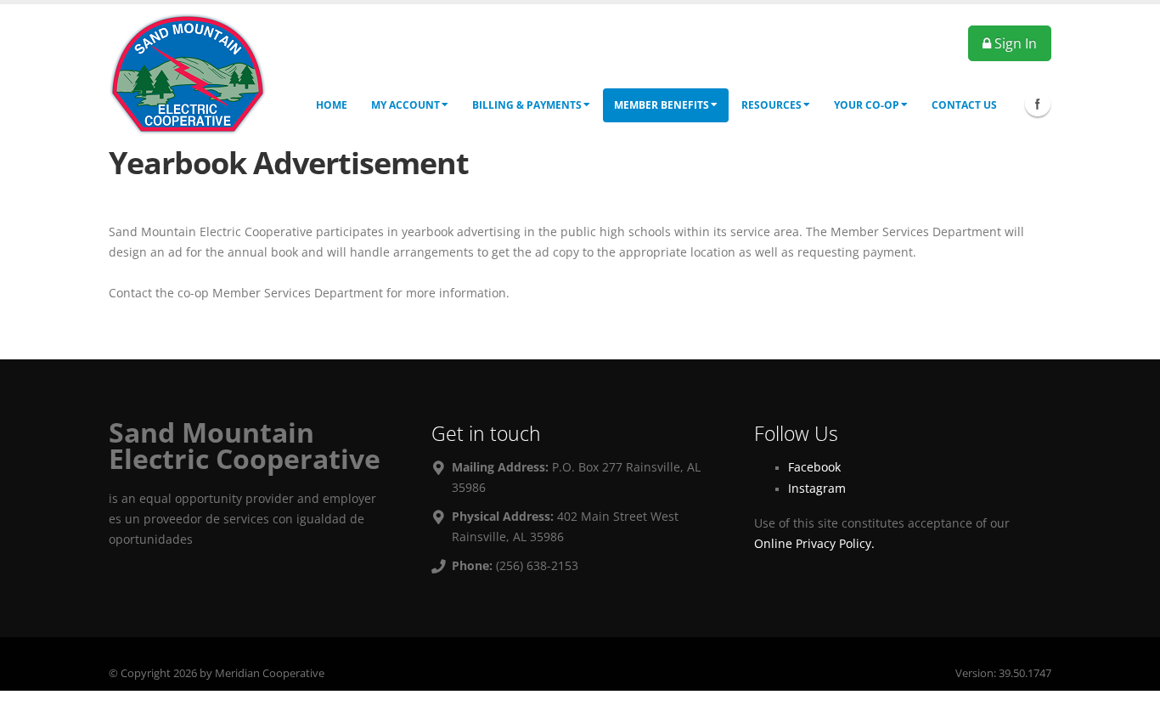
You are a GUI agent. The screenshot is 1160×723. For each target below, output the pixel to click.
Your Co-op (866, 105)
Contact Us (964, 105)
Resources (771, 105)
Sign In (1014, 43)
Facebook (814, 467)
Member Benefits (661, 105)
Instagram (817, 488)
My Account (405, 105)
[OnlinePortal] (188, 72)
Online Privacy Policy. (814, 543)
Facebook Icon (1037, 103)
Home (331, 105)
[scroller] (1131, 702)
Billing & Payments (527, 105)
